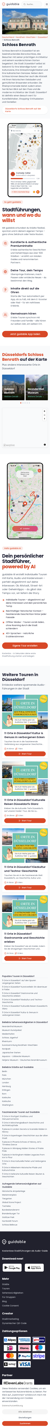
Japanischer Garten (11, 1052)
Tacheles (6, 1206)
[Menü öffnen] (46, 4)
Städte (5, 1284)
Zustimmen (25, 1423)
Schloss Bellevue (9, 1224)
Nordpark (6, 1048)
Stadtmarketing (10, 1319)
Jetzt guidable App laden (25, 334)
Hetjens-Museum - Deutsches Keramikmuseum (24, 1060)
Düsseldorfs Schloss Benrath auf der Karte (23, 110)
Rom (4, 1093)
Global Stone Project (11, 1202)
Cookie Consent (10, 1305)
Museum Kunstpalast (12, 1030)
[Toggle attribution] (44, 444)
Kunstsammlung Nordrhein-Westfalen (20, 1045)
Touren (6, 1288)
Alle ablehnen (25, 1411)
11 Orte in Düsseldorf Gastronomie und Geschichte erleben (19, 994)
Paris (4, 1075)
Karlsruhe (6, 1097)
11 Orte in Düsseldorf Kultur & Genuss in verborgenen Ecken (20, 1013)
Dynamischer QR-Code (14, 1323)
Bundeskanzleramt (10, 1209)
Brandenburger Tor (11, 1213)
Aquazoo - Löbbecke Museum (16, 1056)
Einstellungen (25, 1417)
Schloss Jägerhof (10, 1037)
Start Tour (27, 753)
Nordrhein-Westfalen (26, 37)
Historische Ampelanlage (13, 1191)
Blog (4, 1301)
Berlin (4, 1071)
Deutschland (8, 37)
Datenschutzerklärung (12, 1405)
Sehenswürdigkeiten (12, 1292)
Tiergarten (7, 1198)
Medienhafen (8, 1034)
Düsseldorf (43, 37)
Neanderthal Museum (12, 1026)
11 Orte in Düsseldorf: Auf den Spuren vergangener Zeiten (19, 981)
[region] (25, 428)
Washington (7, 1105)
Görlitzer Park (8, 1217)
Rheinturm (7, 1041)
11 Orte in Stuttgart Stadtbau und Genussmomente (17, 1117)
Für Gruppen (8, 1297)
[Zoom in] (44, 411)
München (6, 1079)
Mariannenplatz (9, 1195)
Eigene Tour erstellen (25, 645)
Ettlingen (6, 1090)
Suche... (30, 4)
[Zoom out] (44, 415)
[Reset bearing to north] (44, 419)
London (5, 1082)
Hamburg (6, 1086)
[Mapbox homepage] (9, 445)
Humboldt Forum (10, 1221)
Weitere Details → (12, 396)
